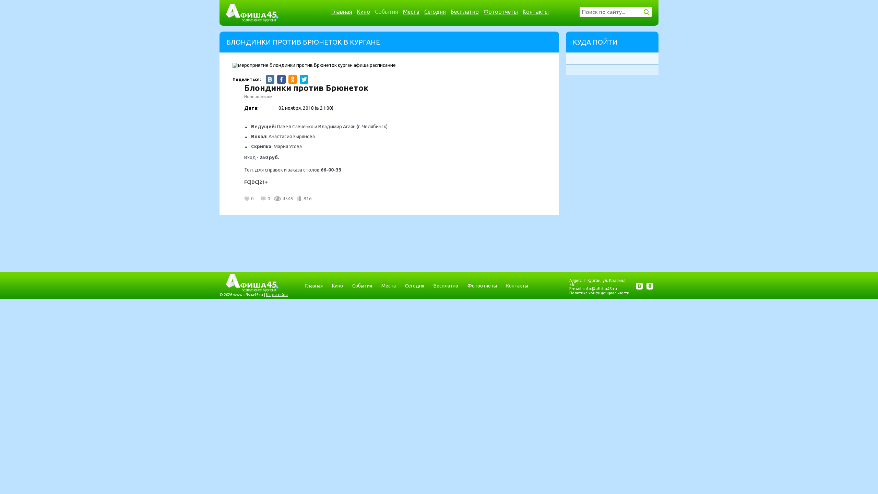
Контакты (536, 12)
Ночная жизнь (258, 96)
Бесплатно (465, 12)
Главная (341, 12)
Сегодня (435, 12)
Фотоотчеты (501, 12)
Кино (363, 12)
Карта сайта (277, 295)
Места (411, 12)
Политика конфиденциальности (599, 293)
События (386, 12)
